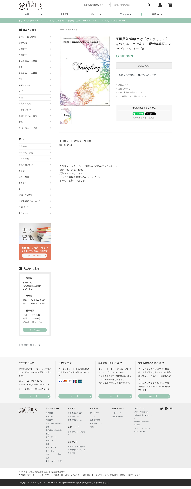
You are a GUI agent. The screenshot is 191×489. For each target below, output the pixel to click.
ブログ (92, 416)
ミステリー (24, 183)
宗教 (21, 67)
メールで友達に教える (144, 117)
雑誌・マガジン (26, 195)
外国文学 (23, 55)
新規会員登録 (117, 416)
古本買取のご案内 (75, 413)
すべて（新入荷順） (28, 37)
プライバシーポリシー (143, 428)
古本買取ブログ (96, 423)
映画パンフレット (27, 207)
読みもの (124, 14)
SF (20, 189)
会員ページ (116, 413)
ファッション (25, 109)
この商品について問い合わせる (132, 96)
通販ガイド (157, 14)
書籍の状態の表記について (130, 92)
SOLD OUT (144, 65)
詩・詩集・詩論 (26, 152)
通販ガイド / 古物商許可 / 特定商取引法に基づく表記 (76, 449)
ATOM (142, 432)
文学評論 (23, 146)
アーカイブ (94, 413)
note (92, 427)
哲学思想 (23, 43)
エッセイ (23, 171)
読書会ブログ (95, 420)
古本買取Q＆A (73, 416)
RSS (136, 432)
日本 (75, 30)
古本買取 (64, 14)
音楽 (21, 121)
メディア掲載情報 (141, 412)
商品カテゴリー (32, 14)
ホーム (62, 30)
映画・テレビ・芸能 (28, 115)
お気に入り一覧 (148, 74)
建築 (69, 30)
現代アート (24, 213)
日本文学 (23, 49)
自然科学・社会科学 (28, 73)
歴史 (21, 79)
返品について (124, 88)
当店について (95, 14)
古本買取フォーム (75, 420)
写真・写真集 (25, 103)
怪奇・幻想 (24, 177)
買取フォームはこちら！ (72, 173)
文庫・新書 (24, 158)
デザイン (23, 91)
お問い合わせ (139, 408)
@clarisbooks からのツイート (33, 345)
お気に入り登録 (127, 74)
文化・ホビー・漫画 (28, 128)
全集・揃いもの (26, 164)
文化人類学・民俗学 (28, 61)
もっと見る (34, 396)
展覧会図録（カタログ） (30, 201)
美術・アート (25, 85)
